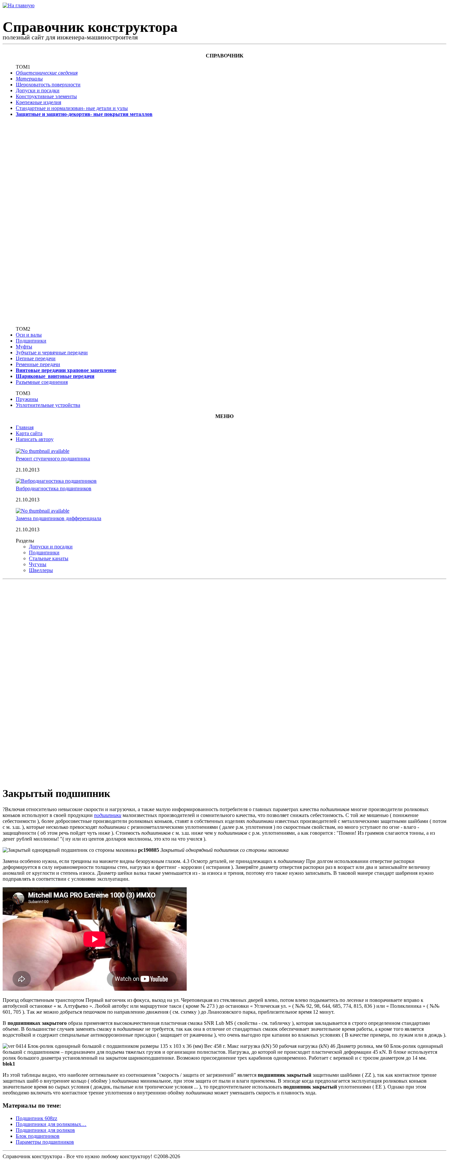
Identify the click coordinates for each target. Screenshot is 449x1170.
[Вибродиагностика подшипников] (56, 481)
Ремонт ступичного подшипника (53, 458)
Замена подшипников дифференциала (58, 518)
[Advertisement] (37, 221)
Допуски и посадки (37, 90)
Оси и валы (29, 335)
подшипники (107, 815)
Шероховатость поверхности (48, 84)
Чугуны (37, 564)
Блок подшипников (37, 1136)
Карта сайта (29, 433)
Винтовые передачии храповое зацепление (66, 370)
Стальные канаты (48, 558)
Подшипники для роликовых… (51, 1124)
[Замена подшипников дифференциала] (42, 511)
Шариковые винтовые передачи (55, 376)
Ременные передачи (38, 364)
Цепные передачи (36, 358)
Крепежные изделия (38, 102)
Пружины (27, 399)
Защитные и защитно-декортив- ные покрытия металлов (84, 114)
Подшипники (31, 340)
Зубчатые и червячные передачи (52, 352)
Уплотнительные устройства (48, 405)
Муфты (24, 346)
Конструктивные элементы (46, 96)
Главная (25, 427)
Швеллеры (41, 570)
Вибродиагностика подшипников (53, 488)
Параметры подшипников (45, 1142)
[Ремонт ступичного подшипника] (42, 451)
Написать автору (35, 439)
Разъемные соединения (42, 382)
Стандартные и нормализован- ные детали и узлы (72, 108)
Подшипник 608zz (36, 1118)
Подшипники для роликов (45, 1130)
